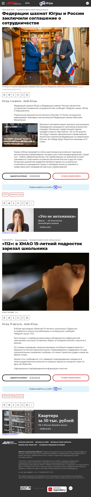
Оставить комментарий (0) (71, 176)
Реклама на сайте (42, 442)
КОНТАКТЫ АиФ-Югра (25, 442)
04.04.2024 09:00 (8, 10)
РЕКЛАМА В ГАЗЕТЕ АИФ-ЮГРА (61, 442)
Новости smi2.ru (10, 233)
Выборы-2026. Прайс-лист (27, 445)
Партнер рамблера (39, 488)
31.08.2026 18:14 (7, 240)
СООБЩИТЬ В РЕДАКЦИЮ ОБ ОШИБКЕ (52, 445)
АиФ (16, 312)
